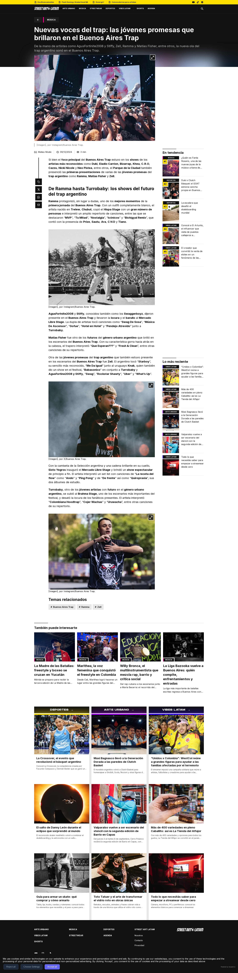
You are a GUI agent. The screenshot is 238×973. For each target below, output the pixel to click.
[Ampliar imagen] (152, 57)
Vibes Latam (41, 935)
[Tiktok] (198, 2)
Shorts (38, 941)
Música (171, 158)
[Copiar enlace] (38, 181)
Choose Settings (31, 967)
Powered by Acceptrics (228, 967)
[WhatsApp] (38, 197)
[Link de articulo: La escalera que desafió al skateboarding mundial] (183, 211)
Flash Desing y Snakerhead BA (75, 2)
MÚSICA (51, 20)
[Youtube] (193, 2)
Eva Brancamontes (46, 2)
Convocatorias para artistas (124, 2)
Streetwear (76, 935)
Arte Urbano (171, 412)
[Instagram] (202, 2)
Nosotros (139, 935)
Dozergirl (100, 2)
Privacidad (139, 945)
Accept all (52, 967)
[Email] (38, 205)
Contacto (139, 940)
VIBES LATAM (171, 225)
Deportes (171, 180)
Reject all (11, 967)
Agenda (107, 935)
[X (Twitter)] (38, 189)
